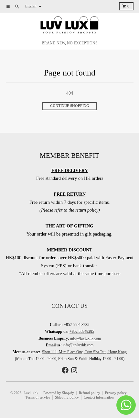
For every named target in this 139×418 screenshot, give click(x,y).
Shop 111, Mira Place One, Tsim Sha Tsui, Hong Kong (84, 352)
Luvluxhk (31, 393)
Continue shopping (69, 106)
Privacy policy (116, 393)
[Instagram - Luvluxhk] (74, 370)
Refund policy (89, 393)
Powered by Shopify (58, 393)
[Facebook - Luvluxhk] (65, 370)
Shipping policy (67, 397)
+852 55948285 (82, 331)
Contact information (99, 397)
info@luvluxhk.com (85, 338)
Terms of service (38, 397)
